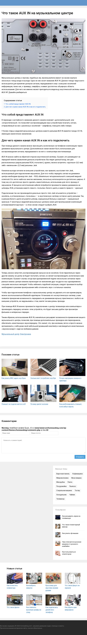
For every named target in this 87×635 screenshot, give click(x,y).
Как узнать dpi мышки (70, 533)
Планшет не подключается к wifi (14, 404)
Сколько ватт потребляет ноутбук (43, 378)
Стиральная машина (64, 490)
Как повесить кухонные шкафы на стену (33, 609)
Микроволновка (62, 478)
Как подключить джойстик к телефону (52, 609)
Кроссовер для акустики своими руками (52, 587)
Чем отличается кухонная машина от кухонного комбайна (71, 544)
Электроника (25, 334)
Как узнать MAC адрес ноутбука (14, 378)
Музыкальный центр (10, 334)
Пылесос (72, 486)
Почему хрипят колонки (39, 404)
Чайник (72, 495)
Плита (70, 482)
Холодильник (61, 495)
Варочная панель (63, 474)
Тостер (77, 490)
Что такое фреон (13, 607)
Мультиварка (76, 478)
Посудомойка (61, 486)
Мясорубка (60, 482)
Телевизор (60, 499)
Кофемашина (77, 474)
